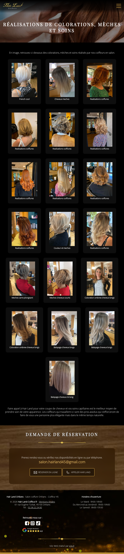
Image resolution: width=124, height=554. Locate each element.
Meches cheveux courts (60, 297)
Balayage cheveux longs (64, 347)
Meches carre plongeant (22, 297)
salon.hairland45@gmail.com (62, 461)
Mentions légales (47, 501)
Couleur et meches (62, 248)
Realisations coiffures (99, 99)
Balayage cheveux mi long (62, 397)
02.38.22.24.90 (35, 507)
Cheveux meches (62, 99)
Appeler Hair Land (80, 472)
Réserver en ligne (48, 472)
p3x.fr (71, 545)
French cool (24, 99)
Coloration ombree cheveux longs (99, 297)
